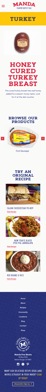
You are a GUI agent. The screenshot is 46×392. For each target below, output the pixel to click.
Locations (23, 317)
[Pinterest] (27, 364)
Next (43, 139)
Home (23, 298)
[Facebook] (23, 364)
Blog (23, 321)
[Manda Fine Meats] (24, 6)
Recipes (23, 308)
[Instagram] (18, 364)
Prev (3, 139)
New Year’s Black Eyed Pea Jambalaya (23, 242)
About (23, 303)
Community (23, 312)
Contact (23, 326)
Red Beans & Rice (15, 275)
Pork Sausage (22, 151)
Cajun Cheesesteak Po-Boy (20, 208)
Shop (23, 330)
